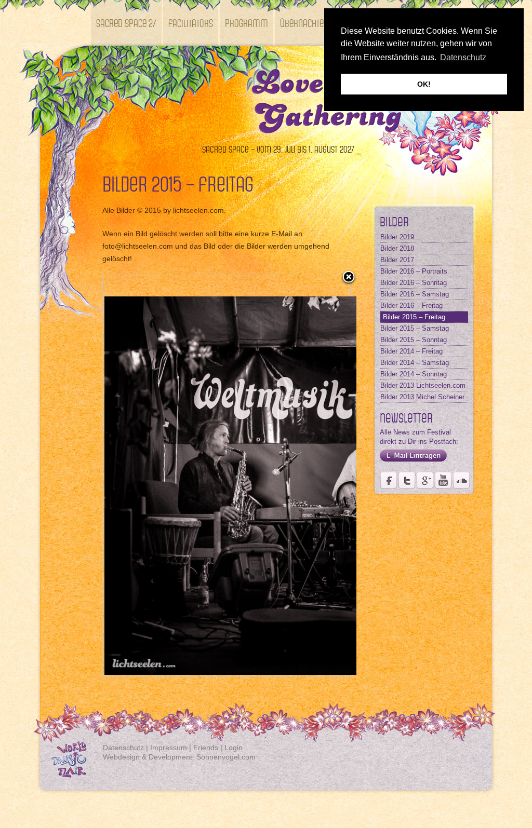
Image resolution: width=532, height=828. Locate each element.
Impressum (168, 747)
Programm (246, 22)
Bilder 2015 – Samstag (414, 328)
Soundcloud (461, 480)
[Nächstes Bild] (306, 476)
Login (233, 747)
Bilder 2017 (397, 260)
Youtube (443, 480)
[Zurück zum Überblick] (348, 278)
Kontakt (111, 68)
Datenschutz (123, 747)
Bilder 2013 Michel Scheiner (422, 397)
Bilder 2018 (397, 248)
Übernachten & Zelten (320, 22)
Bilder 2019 (397, 237)
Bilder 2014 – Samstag (414, 363)
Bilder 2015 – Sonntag (413, 340)
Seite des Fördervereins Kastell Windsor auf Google (425, 480)
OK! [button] (424, 84)
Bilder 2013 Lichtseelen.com (423, 385)
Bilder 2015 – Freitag (414, 317)
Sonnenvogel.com (226, 757)
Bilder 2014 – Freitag (411, 351)
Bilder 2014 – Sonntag (413, 374)
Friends (205, 747)
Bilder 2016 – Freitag (411, 305)
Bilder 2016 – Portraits (413, 271)
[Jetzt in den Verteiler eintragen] (411, 462)
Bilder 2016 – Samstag (414, 294)
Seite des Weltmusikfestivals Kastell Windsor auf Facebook (388, 480)
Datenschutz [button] (463, 57)
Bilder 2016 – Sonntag (413, 283)
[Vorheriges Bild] (146, 476)
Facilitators (190, 22)
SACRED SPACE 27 (126, 22)
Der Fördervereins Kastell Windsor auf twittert (406, 480)
